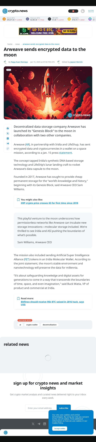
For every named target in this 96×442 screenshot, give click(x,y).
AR (27, 144)
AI (20, 324)
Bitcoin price (12, 19)
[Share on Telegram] (8, 143)
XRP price (56, 19)
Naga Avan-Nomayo (19, 62)
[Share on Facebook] (8, 128)
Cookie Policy (57, 423)
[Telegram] (39, 423)
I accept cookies (59, 428)
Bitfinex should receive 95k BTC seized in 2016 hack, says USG (52, 303)
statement (65, 152)
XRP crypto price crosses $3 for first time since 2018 (49, 202)
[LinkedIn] (45, 423)
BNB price (76, 19)
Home (10, 44)
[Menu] (91, 11)
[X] (34, 423)
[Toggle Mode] (83, 11)
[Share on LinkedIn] (8, 138)
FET (26, 259)
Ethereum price (35, 19)
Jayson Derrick (76, 62)
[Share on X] (8, 133)
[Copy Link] (8, 148)
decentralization (49, 324)
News (17, 44)
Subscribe (63, 408)
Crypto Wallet (32, 324)
